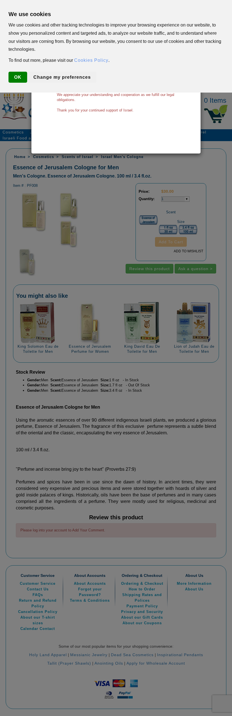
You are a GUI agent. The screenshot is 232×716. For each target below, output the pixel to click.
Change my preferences (62, 77)
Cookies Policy (91, 60)
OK (18, 77)
